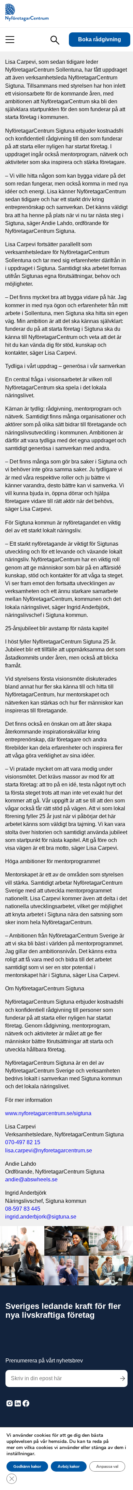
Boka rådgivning (99, 39)
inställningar (20, 1454)
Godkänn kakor (27, 1466)
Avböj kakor (69, 1466)
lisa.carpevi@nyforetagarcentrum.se (48, 1150)
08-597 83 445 (22, 1209)
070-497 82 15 (22, 1142)
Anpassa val (107, 1466)
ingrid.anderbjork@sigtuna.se (40, 1217)
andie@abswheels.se (31, 1179)
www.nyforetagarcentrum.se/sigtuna (48, 1113)
